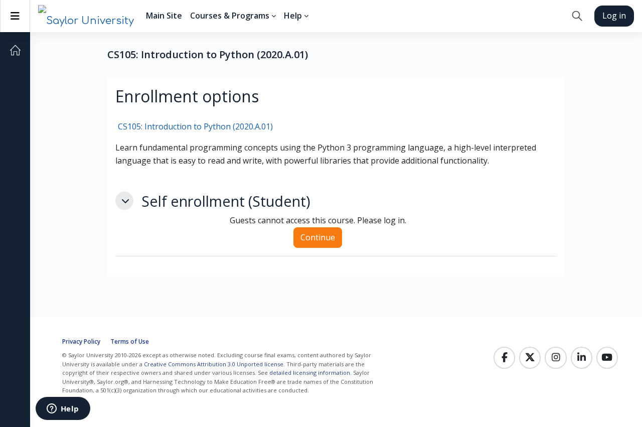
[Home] (15, 50)
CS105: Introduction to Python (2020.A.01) (195, 126)
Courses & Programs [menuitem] (229, 15)
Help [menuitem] (293, 15)
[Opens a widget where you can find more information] (62, 409)
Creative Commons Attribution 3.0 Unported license (213, 364)
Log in (614, 15)
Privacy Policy (81, 341)
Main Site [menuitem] (164, 15)
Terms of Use (129, 341)
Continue (317, 237)
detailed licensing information (309, 372)
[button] (577, 16)
